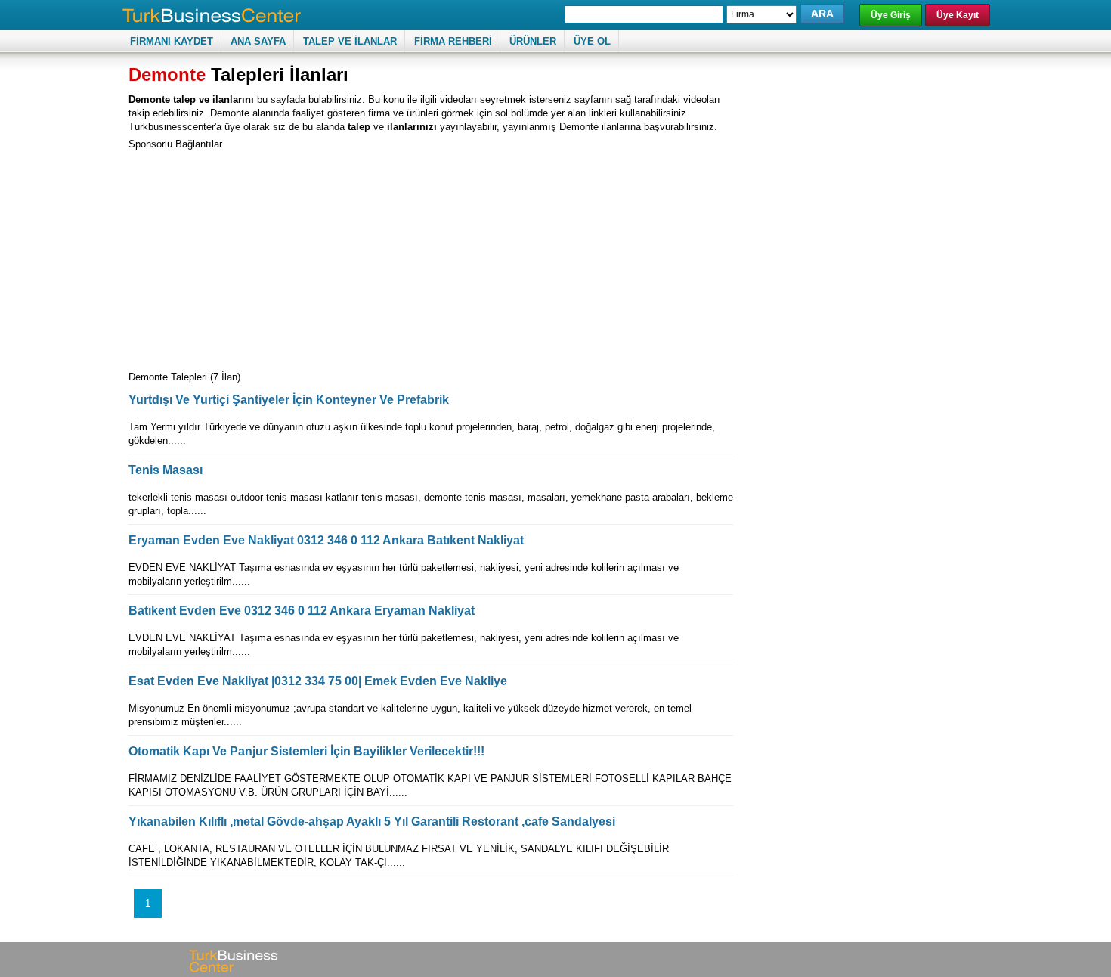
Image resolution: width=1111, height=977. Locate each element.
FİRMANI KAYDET (171, 41)
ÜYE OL (592, 41)
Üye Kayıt (957, 15)
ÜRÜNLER (532, 41)
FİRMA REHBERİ (453, 41)
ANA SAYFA (258, 41)
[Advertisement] (255, 257)
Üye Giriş (891, 15)
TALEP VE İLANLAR (350, 41)
